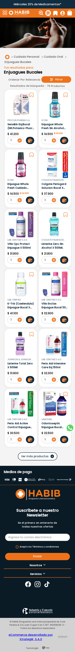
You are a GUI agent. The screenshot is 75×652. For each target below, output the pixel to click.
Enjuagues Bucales (18, 62)
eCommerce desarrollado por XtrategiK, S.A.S (31, 637)
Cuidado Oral (53, 57)
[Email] (37, 536)
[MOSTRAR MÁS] (37, 456)
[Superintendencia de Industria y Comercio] (37, 611)
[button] (5, 13)
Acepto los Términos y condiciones (39, 546)
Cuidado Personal (26, 57)
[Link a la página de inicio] (7, 57)
